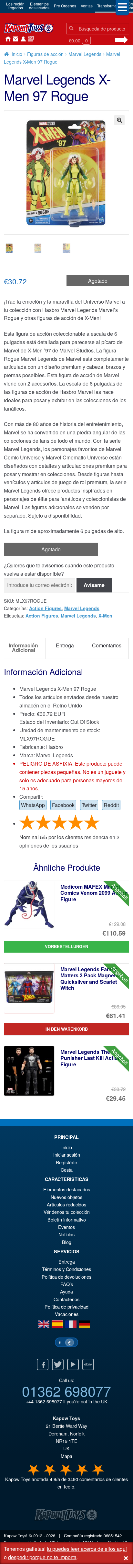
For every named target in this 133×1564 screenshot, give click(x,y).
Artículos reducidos (66, 1204)
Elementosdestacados (39, 5)
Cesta (67, 1169)
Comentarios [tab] (106, 645)
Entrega (66, 1261)
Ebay (88, 1364)
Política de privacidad (66, 1306)
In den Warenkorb (67, 1029)
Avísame (94, 585)
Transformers (108, 5)
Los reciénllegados (15, 5)
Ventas (87, 5)
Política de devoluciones (66, 1276)
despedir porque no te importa (42, 1557)
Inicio (6, 39)
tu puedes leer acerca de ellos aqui (87, 1548)
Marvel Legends (84, 54)
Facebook (63, 805)
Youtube (73, 1364)
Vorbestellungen (66, 946)
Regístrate (66, 1162)
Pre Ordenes (65, 5)
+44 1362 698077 (44, 1401)
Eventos (66, 1226)
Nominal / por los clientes (51, 837)
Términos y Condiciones (66, 1269)
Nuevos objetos (66, 1197)
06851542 (113, 1536)
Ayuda (66, 1291)
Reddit (111, 805)
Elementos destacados (66, 1189)
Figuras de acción (45, 54)
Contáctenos (14, 39)
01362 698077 (66, 1390)
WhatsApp (33, 805)
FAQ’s (66, 1284)
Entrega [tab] (65, 645)
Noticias (29, 39)
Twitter (89, 805)
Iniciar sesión (22, 39)
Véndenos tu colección (67, 1211)
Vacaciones (66, 1314)
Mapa (66, 1456)
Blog (66, 1242)
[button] (119, 120)
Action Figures (45, 608)
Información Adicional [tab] (23, 647)
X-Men (105, 615)
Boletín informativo (66, 1219)
